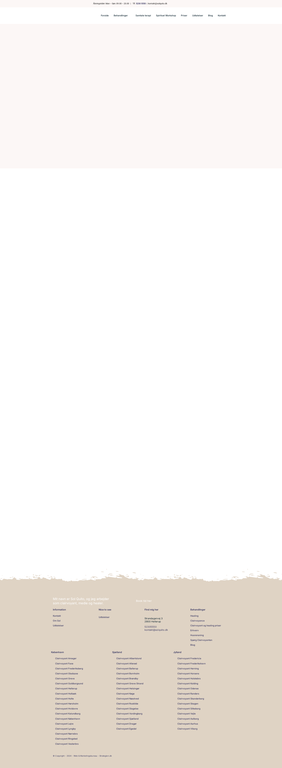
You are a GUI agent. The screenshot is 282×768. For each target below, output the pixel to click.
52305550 (151, 626)
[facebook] (174, 3)
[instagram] (178, 3)
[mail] (188, 3)
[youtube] (183, 3)
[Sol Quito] (63, 12)
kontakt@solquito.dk (156, 629)
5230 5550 (141, 3)
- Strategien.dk (105, 756)
